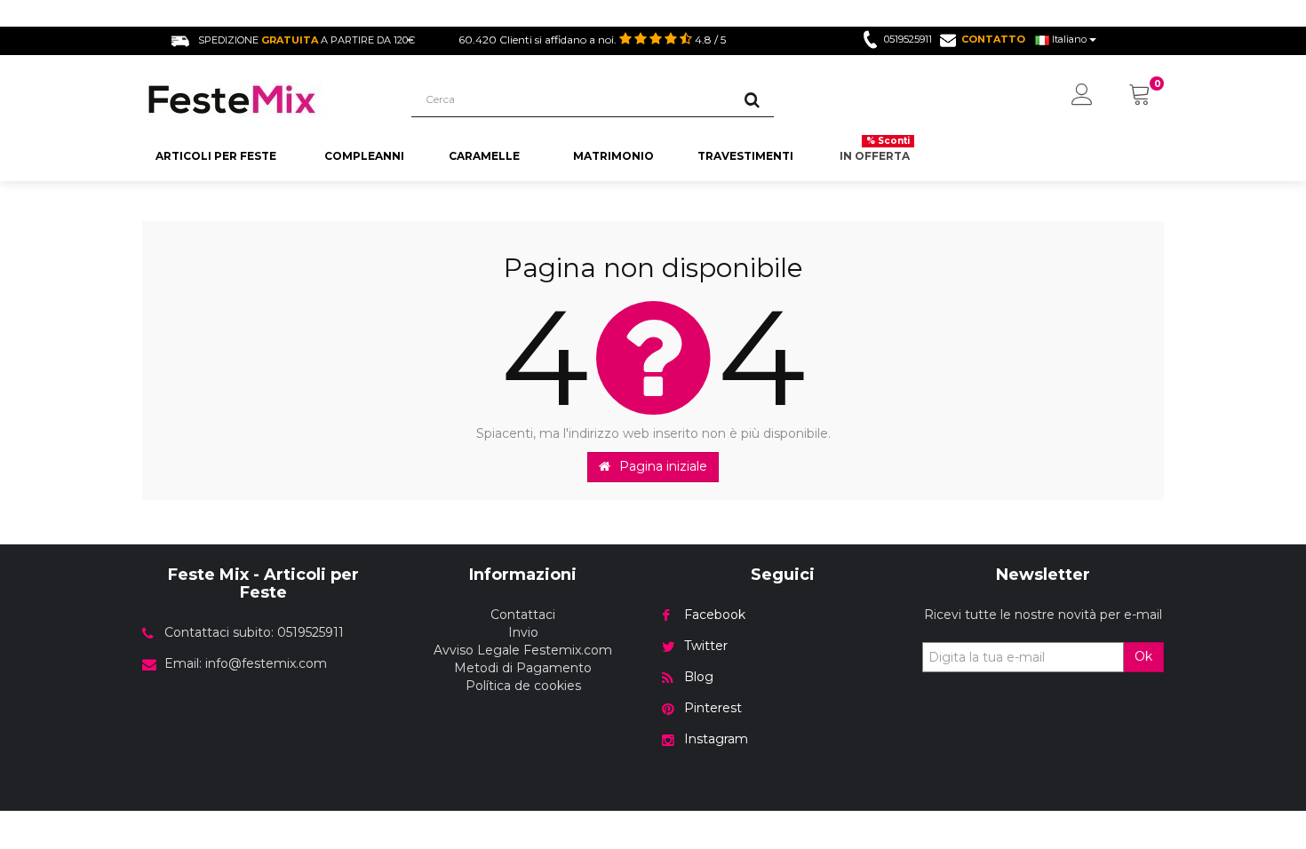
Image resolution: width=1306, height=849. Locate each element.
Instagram (716, 739)
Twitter (706, 646)
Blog (698, 677)
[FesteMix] (263, 99)
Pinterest (713, 708)
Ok (1143, 656)
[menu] (1082, 96)
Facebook (714, 615)
